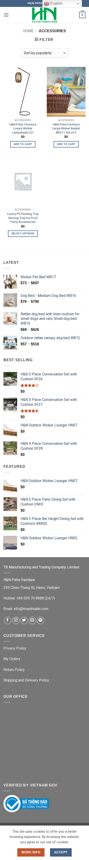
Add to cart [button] (23, 144)
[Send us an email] (32, 620)
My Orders (11, 659)
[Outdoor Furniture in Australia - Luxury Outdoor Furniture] (44, 15)
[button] (6, 14)
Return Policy (14, 669)
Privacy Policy (14, 648)
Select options (22, 233)
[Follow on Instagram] (16, 620)
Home (28, 31)
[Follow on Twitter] (24, 620)
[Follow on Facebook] (7, 620)
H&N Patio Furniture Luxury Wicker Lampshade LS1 (22, 128)
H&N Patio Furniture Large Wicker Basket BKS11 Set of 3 (66, 128)
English (56, 3)
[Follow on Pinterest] (40, 620)
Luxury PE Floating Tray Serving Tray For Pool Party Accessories (23, 218)
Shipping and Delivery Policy (26, 680)
